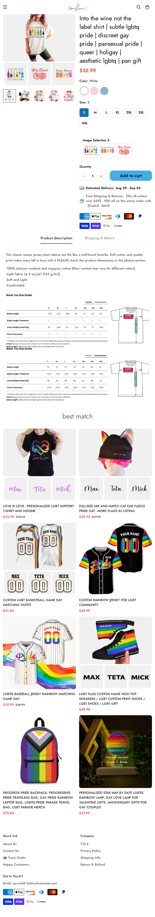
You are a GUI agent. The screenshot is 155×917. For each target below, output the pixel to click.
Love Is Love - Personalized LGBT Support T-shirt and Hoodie (38, 508)
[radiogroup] (116, 150)
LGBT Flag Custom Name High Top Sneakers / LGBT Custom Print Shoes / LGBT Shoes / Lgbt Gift (112, 699)
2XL (129, 112)
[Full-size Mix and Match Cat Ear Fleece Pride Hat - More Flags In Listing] (115, 465)
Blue (104, 91)
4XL (85, 123)
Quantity (85, 166)
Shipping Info (91, 857)
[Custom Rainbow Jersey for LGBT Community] (115, 559)
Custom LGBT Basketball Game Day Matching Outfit (32, 602)
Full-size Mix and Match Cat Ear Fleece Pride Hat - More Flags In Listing (112, 508)
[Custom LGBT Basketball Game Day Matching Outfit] (39, 559)
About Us (10, 844)
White (84, 91)
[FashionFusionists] (77, 7)
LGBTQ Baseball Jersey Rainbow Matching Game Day (39, 696)
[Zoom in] (66, 22)
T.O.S (85, 844)
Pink (94, 91)
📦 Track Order (14, 857)
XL (117, 112)
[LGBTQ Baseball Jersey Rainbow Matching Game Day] (39, 652)
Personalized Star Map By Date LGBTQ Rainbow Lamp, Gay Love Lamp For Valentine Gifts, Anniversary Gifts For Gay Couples (113, 800)
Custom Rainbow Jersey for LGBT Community (107, 602)
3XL (141, 112)
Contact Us (11, 850)
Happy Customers (16, 864)
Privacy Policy (91, 850)
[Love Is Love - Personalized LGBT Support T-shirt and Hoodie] (39, 465)
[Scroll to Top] (147, 895)
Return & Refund (93, 864)
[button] (147, 7)
